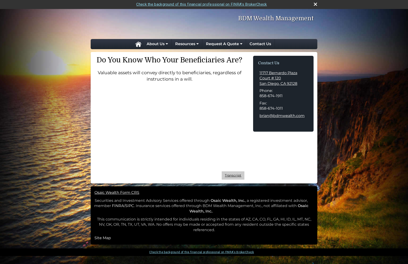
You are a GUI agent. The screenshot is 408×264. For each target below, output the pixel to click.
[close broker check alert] (315, 4)
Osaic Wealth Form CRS (116, 192)
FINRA (118, 205)
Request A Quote (222, 44)
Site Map (102, 238)
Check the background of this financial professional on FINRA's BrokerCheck (201, 4)
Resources (185, 44)
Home (138, 44)
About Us (156, 44)
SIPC (129, 205)
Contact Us (260, 44)
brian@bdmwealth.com (282, 115)
